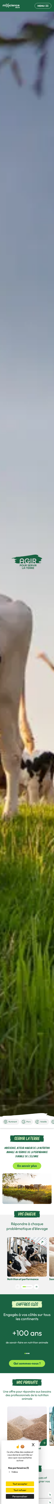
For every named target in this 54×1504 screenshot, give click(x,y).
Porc (28, 1121)
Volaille (43, 1121)
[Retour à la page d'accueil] (11, 6)
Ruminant (13, 1121)
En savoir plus (27, 1166)
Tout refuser (20, 1490)
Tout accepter (20, 1483)
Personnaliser (19, 1496)
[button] (24, 1286)
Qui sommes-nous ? (27, 1363)
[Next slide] (36, 1286)
